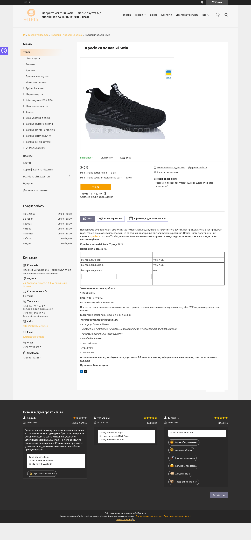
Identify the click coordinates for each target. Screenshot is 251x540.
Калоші (29, 112)
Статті (27, 162)
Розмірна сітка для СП (36, 176)
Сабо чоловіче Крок (39, 457)
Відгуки (28, 183)
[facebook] (81, 371)
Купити (96, 186)
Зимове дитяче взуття (38, 135)
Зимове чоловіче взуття (39, 124)
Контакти (166, 14)
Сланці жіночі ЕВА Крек (40, 464)
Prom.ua (142, 513)
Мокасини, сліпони (36, 82)
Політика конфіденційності (177, 516)
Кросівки (56, 35)
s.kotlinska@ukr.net (33, 336)
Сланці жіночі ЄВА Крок (181, 432)
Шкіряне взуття (34, 94)
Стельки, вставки (35, 147)
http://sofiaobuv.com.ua (35, 326)
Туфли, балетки (35, 88)
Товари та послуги (38, 35)
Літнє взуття (33, 58)
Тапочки (30, 64)
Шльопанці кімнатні (37, 106)
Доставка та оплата (187, 14)
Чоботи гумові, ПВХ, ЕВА (39, 100)
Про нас (153, 14)
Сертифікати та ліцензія (38, 169)
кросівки (94, 236)
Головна (126, 14)
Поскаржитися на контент (149, 516)
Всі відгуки (219, 495)
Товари (139, 14)
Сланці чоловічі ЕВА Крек (112, 439)
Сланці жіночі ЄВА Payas (41, 460)
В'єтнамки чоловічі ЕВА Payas (114, 436)
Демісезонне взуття (37, 76)
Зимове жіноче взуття (38, 141)
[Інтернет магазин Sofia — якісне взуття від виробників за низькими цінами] (31, 15)
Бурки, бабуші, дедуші (38, 118)
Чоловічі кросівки (72, 35)
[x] (85, 371)
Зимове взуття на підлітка (40, 129)
